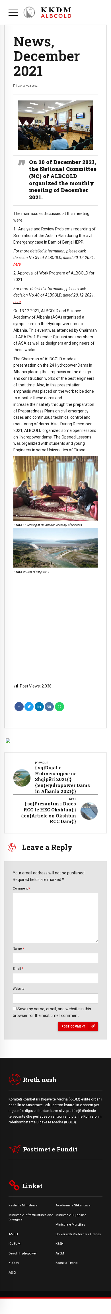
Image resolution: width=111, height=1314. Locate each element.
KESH (59, 1244)
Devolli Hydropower (23, 1253)
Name (18, 949)
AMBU (13, 1234)
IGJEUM (14, 1244)
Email (18, 969)
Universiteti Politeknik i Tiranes (78, 1234)
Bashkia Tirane (66, 1263)
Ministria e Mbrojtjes (70, 1224)
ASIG (12, 1272)
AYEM (60, 1253)
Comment (21, 888)
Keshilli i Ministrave (23, 1205)
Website (18, 989)
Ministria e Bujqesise (71, 1215)
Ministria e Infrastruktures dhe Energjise (31, 1217)
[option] (55, 125)
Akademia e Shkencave (73, 1205)
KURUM (14, 1263)
